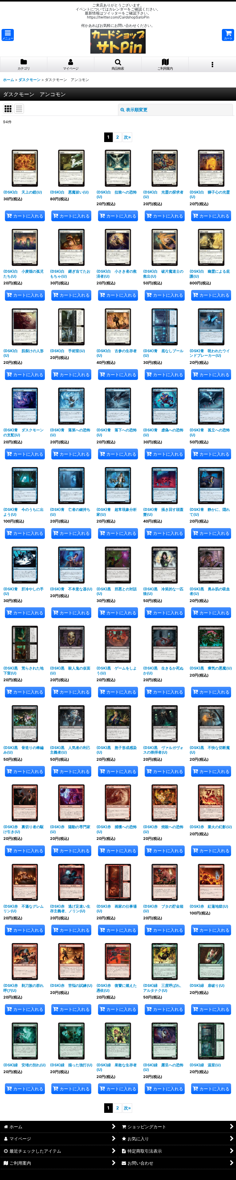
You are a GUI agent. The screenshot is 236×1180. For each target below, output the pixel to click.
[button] (8, 35)
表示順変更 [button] (137, 109)
